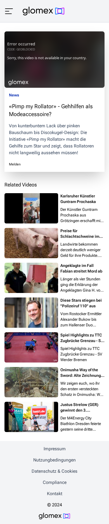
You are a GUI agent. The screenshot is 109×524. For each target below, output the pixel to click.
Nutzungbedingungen (54, 460)
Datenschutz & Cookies (54, 471)
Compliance (55, 482)
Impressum (55, 448)
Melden (15, 164)
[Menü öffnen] (8, 11)
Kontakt (54, 493)
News (14, 95)
